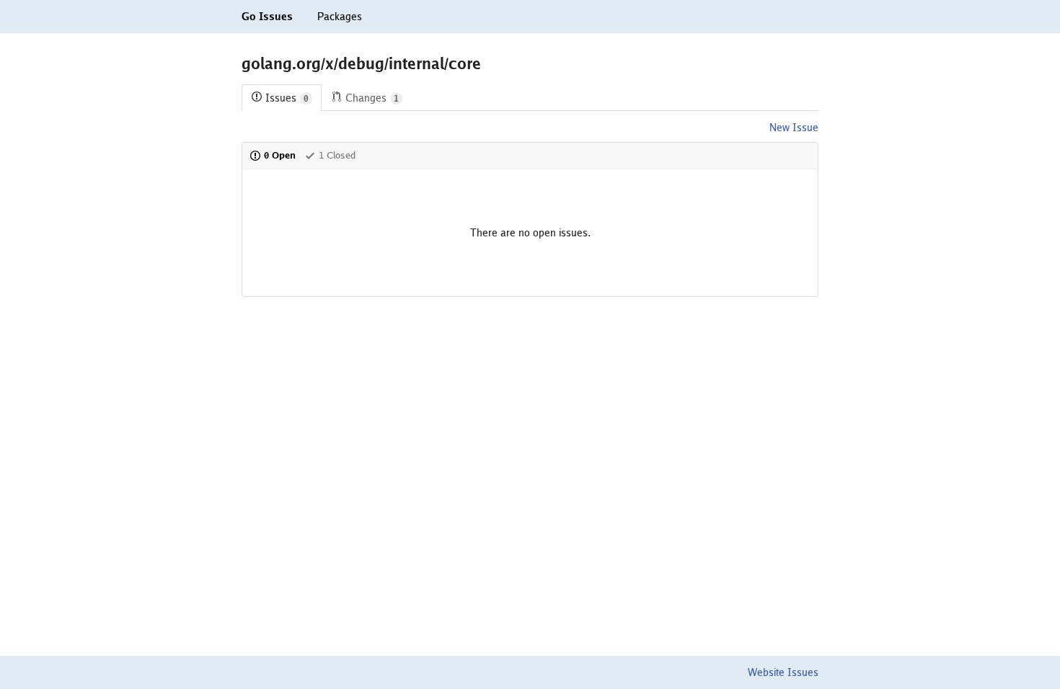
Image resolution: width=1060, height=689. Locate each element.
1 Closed (337, 155)
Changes (372, 98)
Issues (287, 98)
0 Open (280, 155)
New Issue (793, 127)
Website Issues (783, 672)
